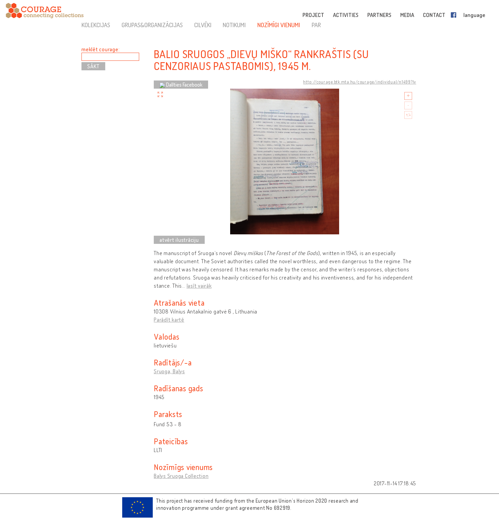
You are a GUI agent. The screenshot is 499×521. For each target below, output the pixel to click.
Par (316, 25)
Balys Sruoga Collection (181, 475)
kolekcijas (95, 25)
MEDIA (407, 15)
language (474, 15)
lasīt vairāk (199, 285)
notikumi (234, 25)
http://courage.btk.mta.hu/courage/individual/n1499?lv (359, 82)
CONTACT (434, 15)
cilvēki (202, 25)
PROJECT (313, 15)
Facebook (455, 15)
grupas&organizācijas (152, 25)
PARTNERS (379, 15)
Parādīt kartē (169, 319)
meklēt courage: (100, 49)
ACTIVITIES (345, 15)
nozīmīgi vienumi (278, 25)
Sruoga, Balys (169, 371)
